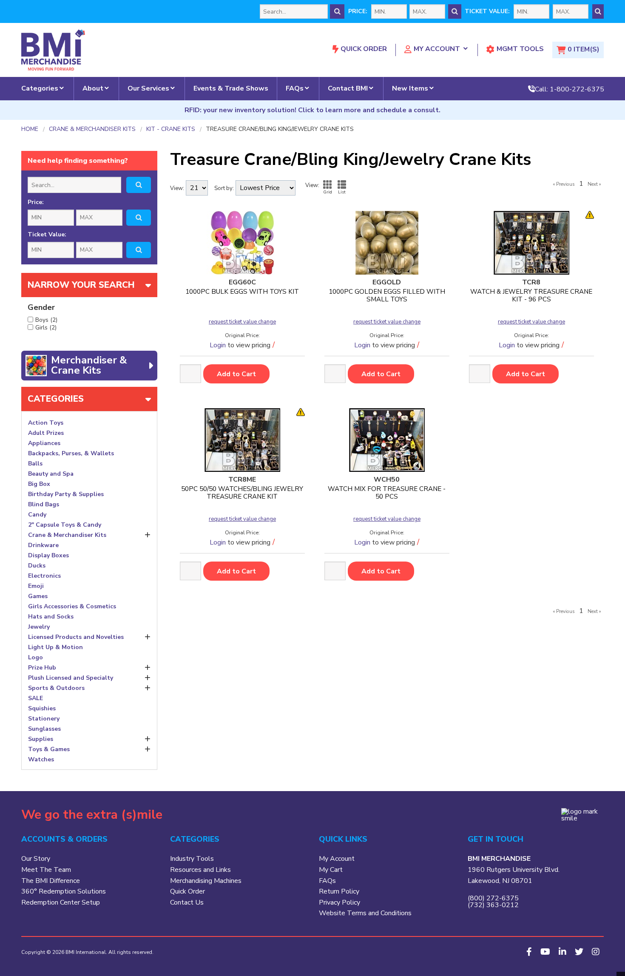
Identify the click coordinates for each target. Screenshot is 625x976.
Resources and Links (200, 869)
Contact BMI (348, 88)
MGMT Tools (520, 49)
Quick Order (364, 49)
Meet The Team (46, 869)
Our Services (148, 88)
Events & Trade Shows (230, 88)
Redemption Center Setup (60, 902)
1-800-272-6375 (577, 89)
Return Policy (339, 891)
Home (29, 129)
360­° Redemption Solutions (63, 891)
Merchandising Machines (205, 880)
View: (177, 188)
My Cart (331, 869)
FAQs (295, 88)
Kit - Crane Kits (170, 129)
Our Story (35, 858)
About (92, 88)
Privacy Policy (339, 902)
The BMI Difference (50, 880)
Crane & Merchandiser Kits (92, 129)
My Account (437, 49)
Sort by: (224, 188)
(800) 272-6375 (493, 898)
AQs (329, 880)
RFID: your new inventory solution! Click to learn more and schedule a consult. (312, 110)
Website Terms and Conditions (365, 913)
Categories (39, 88)
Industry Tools (192, 858)
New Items (410, 88)
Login (218, 345)
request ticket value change (242, 322)
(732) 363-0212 (493, 905)
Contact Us (187, 902)
